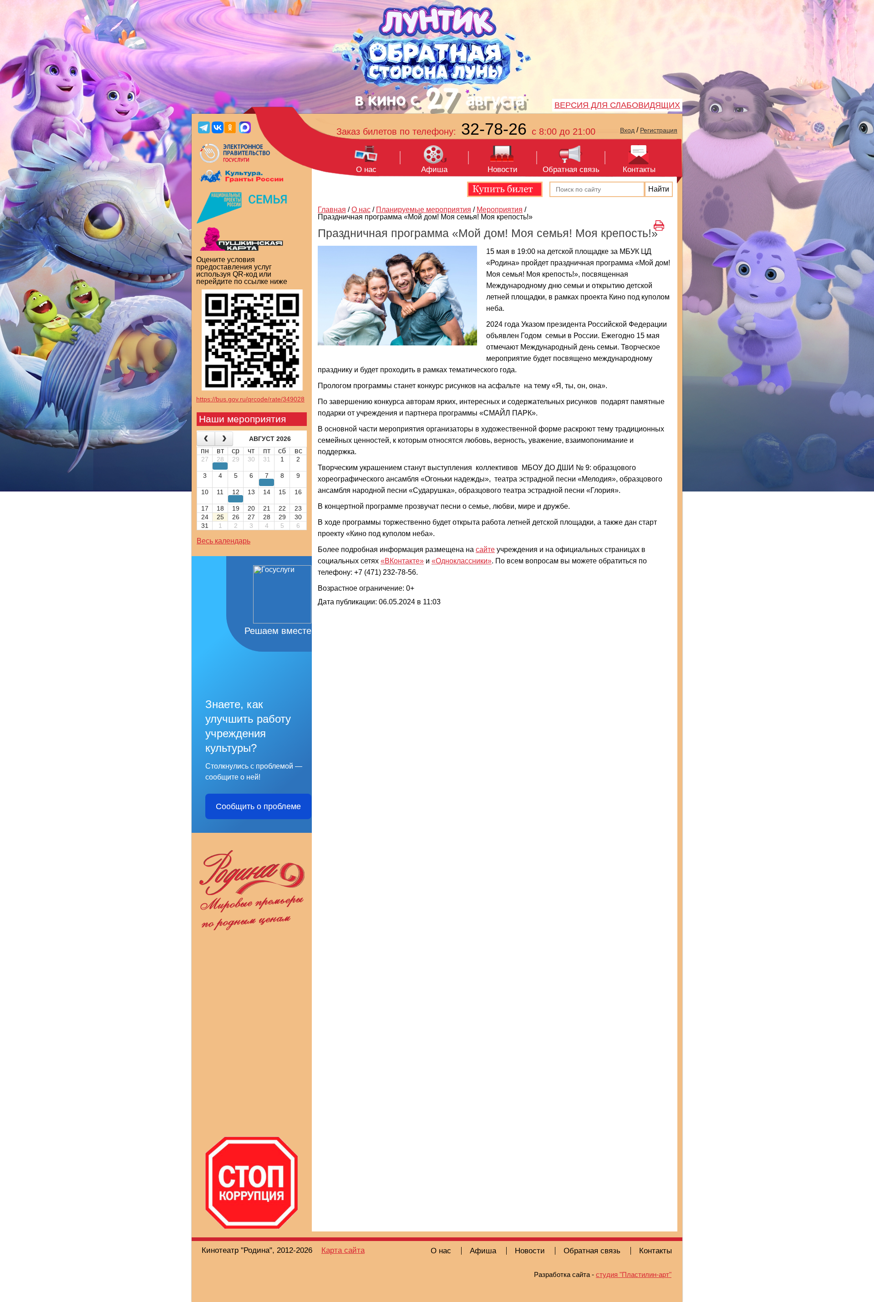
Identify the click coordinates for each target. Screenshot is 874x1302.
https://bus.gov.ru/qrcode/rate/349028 (250, 399)
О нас (366, 169)
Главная (332, 209)
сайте (485, 549)
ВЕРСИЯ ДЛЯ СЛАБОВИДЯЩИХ (617, 105)
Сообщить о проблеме (258, 806)
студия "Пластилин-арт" (633, 1274)
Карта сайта (343, 1250)
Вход (627, 130)
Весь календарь (223, 541)
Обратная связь (571, 169)
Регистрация (658, 130)
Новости (503, 169)
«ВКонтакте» (402, 561)
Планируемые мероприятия (423, 209)
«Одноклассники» (462, 561)
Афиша (434, 169)
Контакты (639, 169)
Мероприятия (500, 209)
